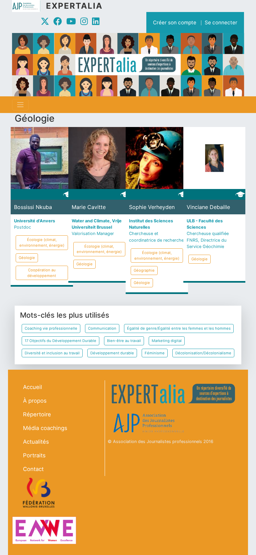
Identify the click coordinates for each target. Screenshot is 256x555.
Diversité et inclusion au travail (52, 353)
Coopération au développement (41, 273)
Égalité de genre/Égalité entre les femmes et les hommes (179, 328)
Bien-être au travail (124, 340)
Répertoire (37, 414)
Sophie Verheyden (152, 207)
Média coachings (45, 428)
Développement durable (112, 353)
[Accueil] (29, 6)
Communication (102, 328)
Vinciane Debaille (208, 207)
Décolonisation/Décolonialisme (203, 353)
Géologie (27, 257)
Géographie (144, 270)
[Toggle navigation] (20, 104)
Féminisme (155, 353)
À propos (35, 400)
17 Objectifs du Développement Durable (60, 340)
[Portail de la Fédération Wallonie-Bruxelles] (39, 492)
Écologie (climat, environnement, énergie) (41, 242)
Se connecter (221, 22)
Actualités (36, 441)
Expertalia (74, 6)
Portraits (34, 455)
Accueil (32, 387)
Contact (33, 469)
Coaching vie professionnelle (51, 328)
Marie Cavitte (89, 207)
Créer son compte (174, 22)
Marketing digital (167, 340)
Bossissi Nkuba (33, 207)
